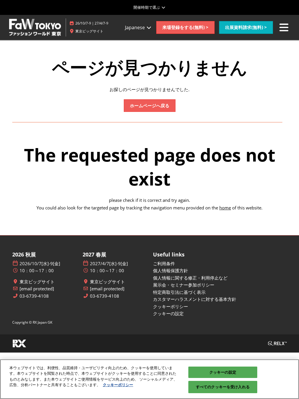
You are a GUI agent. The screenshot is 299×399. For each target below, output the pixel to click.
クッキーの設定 (222, 372)
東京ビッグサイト (37, 281)
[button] (185, 27)
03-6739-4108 (34, 296)
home (225, 208)
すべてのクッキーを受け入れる (223, 386)
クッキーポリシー (118, 384)
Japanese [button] (135, 27)
